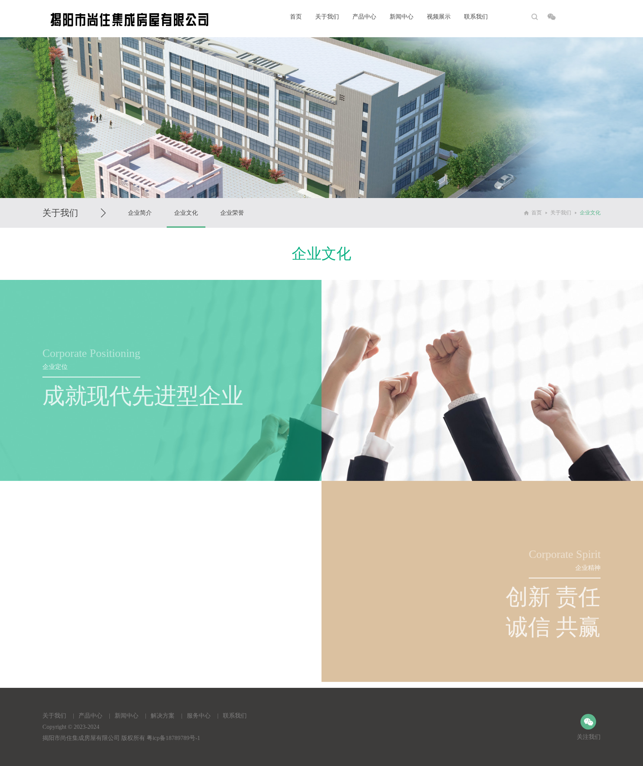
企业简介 (140, 213)
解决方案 (163, 715)
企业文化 (186, 213)
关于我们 (327, 16)
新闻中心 (401, 16)
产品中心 (364, 16)
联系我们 (476, 16)
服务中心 (199, 715)
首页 (296, 16)
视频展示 (439, 16)
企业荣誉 (232, 213)
